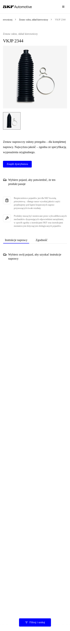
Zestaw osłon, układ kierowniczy (33, 19)
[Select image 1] (12, 121)
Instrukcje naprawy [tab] (16, 240)
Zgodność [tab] (41, 240)
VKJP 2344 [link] (60, 19)
